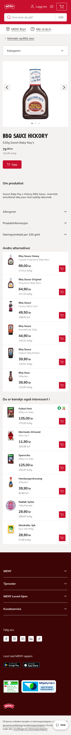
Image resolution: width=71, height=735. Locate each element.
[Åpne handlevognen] (62, 6)
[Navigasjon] (52, 6)
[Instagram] (14, 639)
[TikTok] (39, 639)
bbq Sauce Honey (29, 256)
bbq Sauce (25, 302)
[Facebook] (6, 639)
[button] (35, 51)
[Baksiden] (35, 123)
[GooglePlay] (11, 665)
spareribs (24, 455)
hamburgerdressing (30, 478)
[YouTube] (23, 639)
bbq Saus (24, 372)
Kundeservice (12, 609)
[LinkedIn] (31, 639)
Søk (61, 17)
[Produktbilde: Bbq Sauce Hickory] (32, 123)
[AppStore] (31, 665)
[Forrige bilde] (6, 87)
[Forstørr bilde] (35, 94)
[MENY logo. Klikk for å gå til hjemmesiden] (9, 6)
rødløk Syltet (26, 501)
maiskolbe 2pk (27, 525)
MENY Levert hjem (15, 596)
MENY (7, 571)
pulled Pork (25, 408)
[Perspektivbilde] (39, 123)
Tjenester (9, 583)
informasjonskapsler (35, 725)
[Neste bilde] (64, 87)
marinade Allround (29, 432)
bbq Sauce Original (30, 279)
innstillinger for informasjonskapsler (30, 729)
